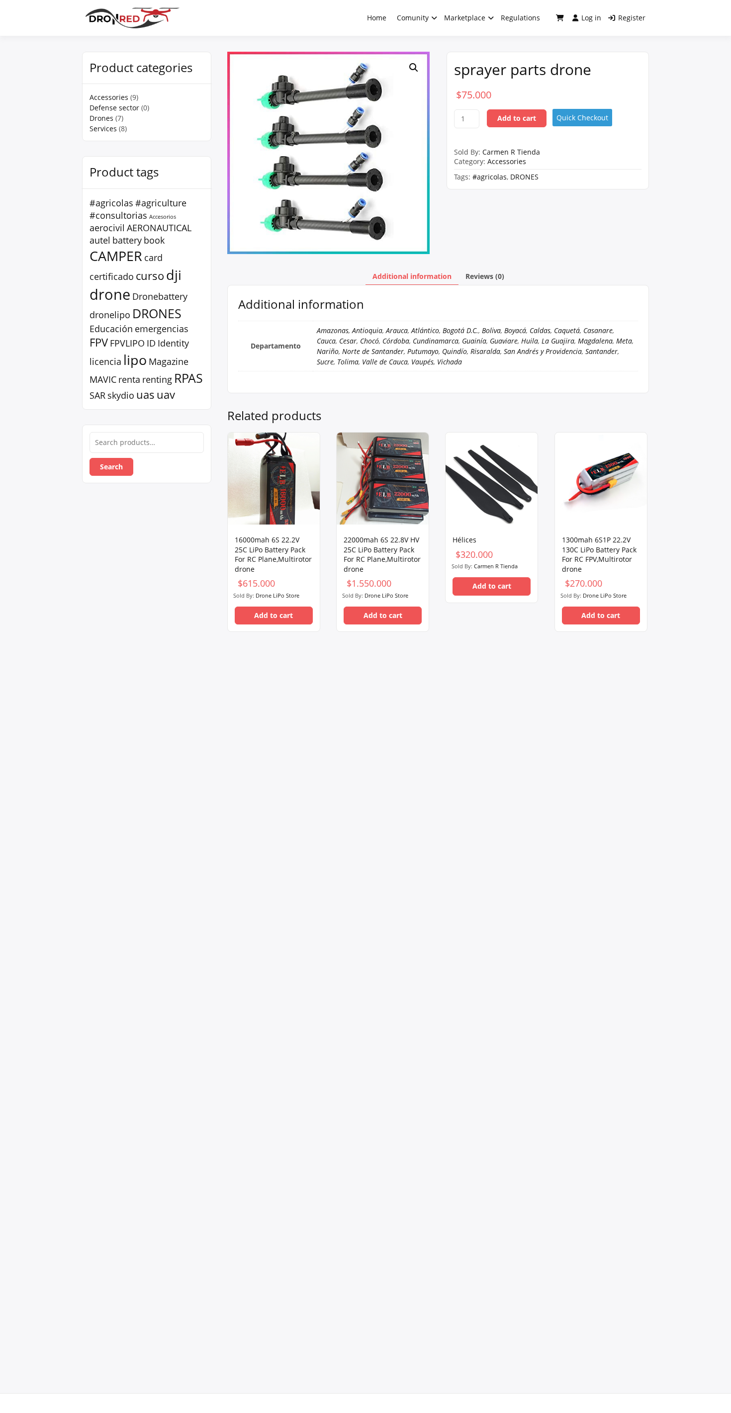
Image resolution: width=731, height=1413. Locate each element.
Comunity (413, 17)
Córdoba (395, 341)
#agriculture (160, 203)
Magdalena (595, 341)
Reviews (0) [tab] (484, 276)
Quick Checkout (582, 117)
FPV (99, 342)
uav (166, 394)
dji (174, 274)
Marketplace (464, 17)
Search (111, 466)
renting (157, 379)
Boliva (491, 330)
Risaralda (485, 351)
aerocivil (107, 228)
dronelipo (110, 315)
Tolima (348, 361)
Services (103, 128)
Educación (111, 329)
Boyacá (515, 330)
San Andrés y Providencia (543, 351)
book (154, 240)
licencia (105, 361)
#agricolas (111, 203)
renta (129, 379)
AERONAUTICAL (159, 228)
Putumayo (423, 351)
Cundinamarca (435, 341)
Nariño (328, 351)
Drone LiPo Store (277, 595)
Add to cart (516, 118)
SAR (97, 395)
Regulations (520, 17)
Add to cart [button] (273, 615)
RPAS (188, 377)
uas (145, 394)
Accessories (109, 97)
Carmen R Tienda (511, 152)
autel (100, 240)
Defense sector (114, 107)
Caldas (540, 330)
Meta (624, 341)
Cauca (326, 341)
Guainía (474, 341)
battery (127, 240)
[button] (414, 68)
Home (376, 17)
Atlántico (425, 330)
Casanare (598, 330)
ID (151, 343)
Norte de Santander (373, 351)
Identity (173, 343)
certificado (112, 276)
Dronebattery (159, 296)
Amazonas (333, 330)
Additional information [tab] (412, 276)
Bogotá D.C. (460, 330)
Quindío (454, 351)
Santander (601, 351)
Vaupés (422, 361)
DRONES (157, 313)
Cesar (348, 341)
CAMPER (116, 256)
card (153, 258)
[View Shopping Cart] (560, 18)
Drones (101, 118)
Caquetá (567, 330)
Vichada (449, 361)
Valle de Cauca (385, 361)
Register (631, 17)
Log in (591, 17)
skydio (120, 395)
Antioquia (367, 330)
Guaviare (504, 341)
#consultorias (118, 215)
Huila (529, 341)
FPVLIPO (127, 343)
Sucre (325, 361)
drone (110, 294)
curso (150, 275)
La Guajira (558, 341)
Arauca (397, 330)
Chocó (369, 341)
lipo (135, 360)
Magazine (168, 361)
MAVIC (103, 379)
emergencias (161, 329)
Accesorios (162, 216)
